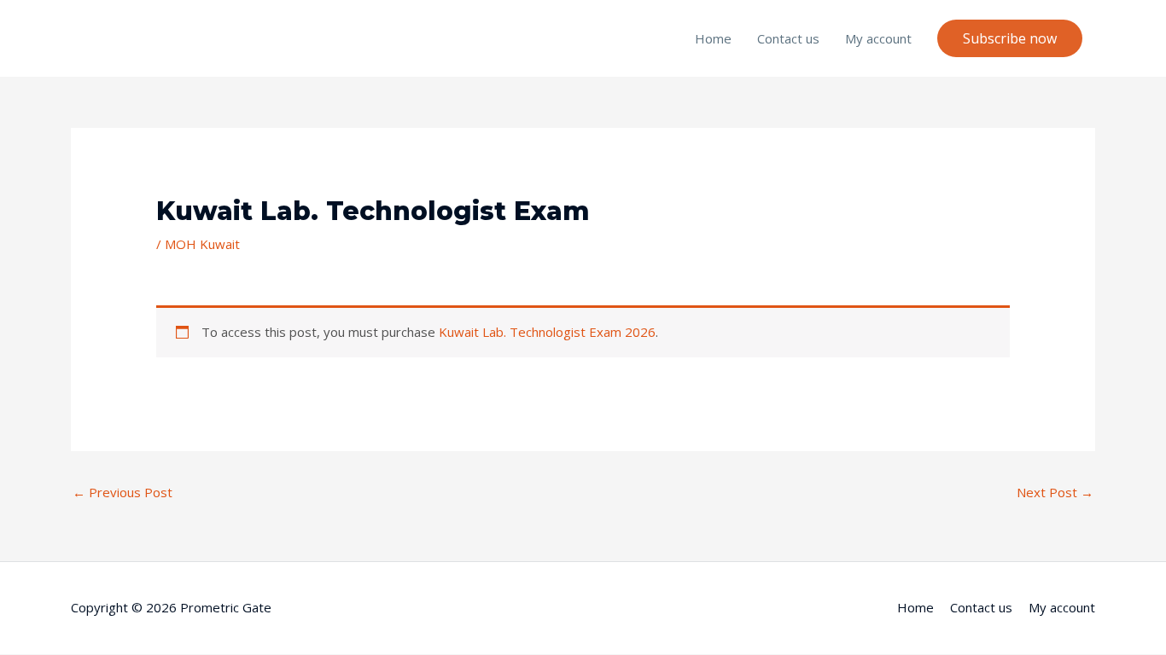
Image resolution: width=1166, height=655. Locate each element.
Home (713, 38)
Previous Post (122, 492)
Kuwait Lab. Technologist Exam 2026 (547, 331)
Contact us (788, 38)
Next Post (1055, 492)
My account (878, 38)
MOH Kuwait (202, 243)
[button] (1009, 38)
